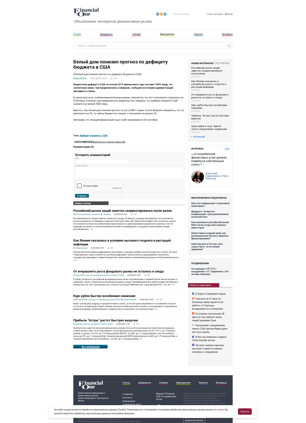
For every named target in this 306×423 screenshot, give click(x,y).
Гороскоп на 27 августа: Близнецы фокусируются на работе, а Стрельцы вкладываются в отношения (207, 303)
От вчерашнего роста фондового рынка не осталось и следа (118, 271)
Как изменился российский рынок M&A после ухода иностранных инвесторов (210, 225)
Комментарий (81, 166)
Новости (198, 34)
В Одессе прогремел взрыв (210, 293)
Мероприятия (167, 34)
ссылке (220, 409)
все (227, 149)
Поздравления (200, 263)
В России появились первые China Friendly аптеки (209, 339)
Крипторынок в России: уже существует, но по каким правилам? (207, 246)
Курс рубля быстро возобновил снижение (104, 296)
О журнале (128, 394)
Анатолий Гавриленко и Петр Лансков (216, 176)
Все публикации (90, 346)
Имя (77, 158)
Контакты (127, 397)
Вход (230, 13)
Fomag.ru (86, 12)
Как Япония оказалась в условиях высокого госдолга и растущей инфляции (122, 242)
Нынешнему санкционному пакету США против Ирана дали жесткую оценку (209, 328)
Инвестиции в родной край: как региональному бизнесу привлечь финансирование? (210, 236)
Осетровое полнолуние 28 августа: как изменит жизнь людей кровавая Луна (208, 317)
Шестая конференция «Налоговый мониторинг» (210, 204)
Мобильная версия (194, 420)
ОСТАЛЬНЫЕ (199, 136)
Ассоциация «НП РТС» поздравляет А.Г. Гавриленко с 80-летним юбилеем (210, 271)
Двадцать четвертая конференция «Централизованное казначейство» (210, 214)
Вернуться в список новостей (109, 142)
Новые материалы (202, 63)
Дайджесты (106, 34)
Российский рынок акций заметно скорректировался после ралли (122, 210)
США (105, 135)
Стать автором (215, 13)
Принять (244, 411)
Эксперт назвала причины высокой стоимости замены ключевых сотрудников (208, 348)
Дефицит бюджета (90, 135)
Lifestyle (136, 34)
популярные (222, 63)
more (91, 229)
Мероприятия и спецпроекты (209, 197)
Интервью (227, 34)
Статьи (77, 34)
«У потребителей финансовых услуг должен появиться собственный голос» (209, 159)
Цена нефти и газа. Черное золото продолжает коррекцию (209, 127)
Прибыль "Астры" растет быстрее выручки (105, 320)
